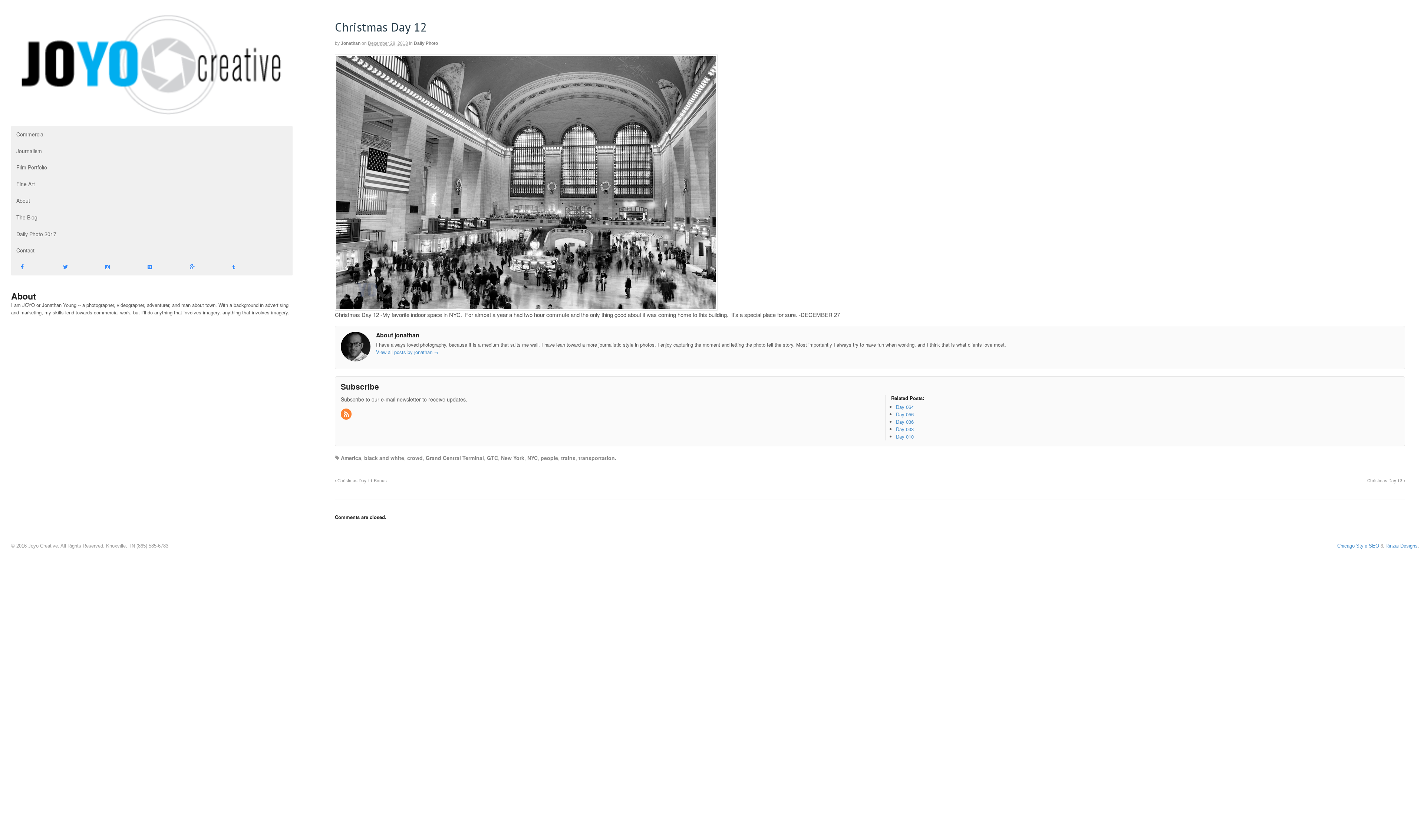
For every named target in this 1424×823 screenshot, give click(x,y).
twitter (74, 267)
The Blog (26, 217)
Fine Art (25, 184)
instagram (117, 267)
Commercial (30, 134)
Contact (25, 250)
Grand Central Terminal (455, 458)
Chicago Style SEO (1358, 546)
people (549, 458)
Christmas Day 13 (1385, 480)
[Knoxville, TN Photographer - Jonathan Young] (152, 112)
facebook (32, 267)
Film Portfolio (31, 167)
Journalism (29, 151)
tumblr (243, 267)
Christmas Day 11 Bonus (361, 480)
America (351, 458)
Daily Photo (426, 43)
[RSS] (347, 414)
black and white (384, 458)
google (201, 267)
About (23, 200)
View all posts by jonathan (407, 352)
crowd (415, 458)
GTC (492, 458)
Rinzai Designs (1401, 546)
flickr (159, 267)
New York (512, 458)
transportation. (597, 458)
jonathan (350, 43)
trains (568, 458)
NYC (532, 458)
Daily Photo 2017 (36, 234)
